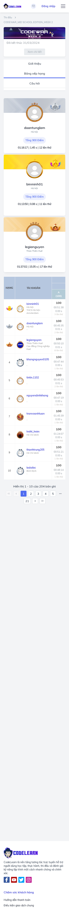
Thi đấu (8, 17)
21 (27, 501)
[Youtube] (14, 880)
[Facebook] (7, 880)
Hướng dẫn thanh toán (17, 900)
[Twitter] (21, 880)
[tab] (34, 64)
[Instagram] (29, 880)
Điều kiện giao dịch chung (19, 905)
